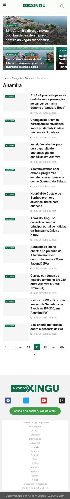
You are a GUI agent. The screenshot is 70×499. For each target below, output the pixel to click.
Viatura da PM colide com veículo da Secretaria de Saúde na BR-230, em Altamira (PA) (47, 306)
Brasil (35, 430)
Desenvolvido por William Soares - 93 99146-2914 (35, 495)
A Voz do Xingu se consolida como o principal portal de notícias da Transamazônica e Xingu (48, 226)
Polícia (35, 463)
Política (35, 467)
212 (62, 346)
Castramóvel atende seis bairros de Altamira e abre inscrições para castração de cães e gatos (28, 63)
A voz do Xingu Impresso (35, 422)
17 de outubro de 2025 (44, 113)
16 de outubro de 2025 (44, 137)
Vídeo (35, 479)
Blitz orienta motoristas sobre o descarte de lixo (46, 326)
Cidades (29, 78)
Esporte (35, 447)
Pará (35, 459)
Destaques (35, 439)
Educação (35, 443)
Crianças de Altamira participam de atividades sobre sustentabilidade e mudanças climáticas (47, 125)
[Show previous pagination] (5, 347)
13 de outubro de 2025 (44, 334)
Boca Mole (35, 426)
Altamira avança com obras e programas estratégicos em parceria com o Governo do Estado (48, 175)
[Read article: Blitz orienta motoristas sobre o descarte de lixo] (16, 332)
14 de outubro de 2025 (44, 293)
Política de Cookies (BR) (35, 488)
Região (35, 471)
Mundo (35, 451)
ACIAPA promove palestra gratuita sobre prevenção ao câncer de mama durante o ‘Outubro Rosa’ (48, 101)
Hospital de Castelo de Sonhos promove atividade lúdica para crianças (45, 199)
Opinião (35, 455)
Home (6, 78)
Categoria (17, 78)
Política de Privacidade (35, 484)
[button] (4, 4)
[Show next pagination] (34, 355)
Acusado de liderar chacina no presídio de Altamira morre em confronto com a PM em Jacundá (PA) (46, 255)
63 (28, 346)
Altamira (12, 25)
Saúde (35, 475)
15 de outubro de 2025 (44, 162)
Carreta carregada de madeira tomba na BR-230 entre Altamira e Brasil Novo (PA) (48, 281)
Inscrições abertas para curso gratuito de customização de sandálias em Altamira (46, 150)
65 (45, 346)
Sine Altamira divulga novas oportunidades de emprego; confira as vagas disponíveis (27, 35)
